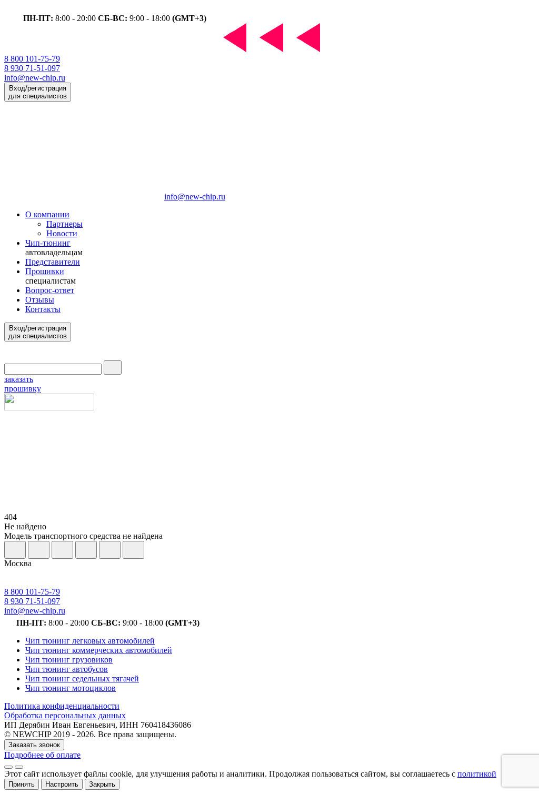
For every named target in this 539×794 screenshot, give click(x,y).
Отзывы (39, 299)
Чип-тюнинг (48, 242)
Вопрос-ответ (49, 290)
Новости (61, 233)
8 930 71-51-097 (32, 68)
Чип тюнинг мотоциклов (70, 688)
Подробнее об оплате (42, 754)
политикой (476, 773)
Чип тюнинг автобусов (66, 669)
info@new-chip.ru (34, 77)
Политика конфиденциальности (61, 705)
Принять (21, 784)
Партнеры (64, 223)
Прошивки (44, 271)
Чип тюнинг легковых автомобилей (90, 640)
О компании (47, 214)
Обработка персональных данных (65, 715)
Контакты (43, 309)
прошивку (22, 384)
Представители (52, 261)
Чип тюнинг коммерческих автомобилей (98, 650)
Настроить (61, 784)
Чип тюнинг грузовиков (69, 659)
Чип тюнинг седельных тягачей (82, 678)
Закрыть (102, 784)
